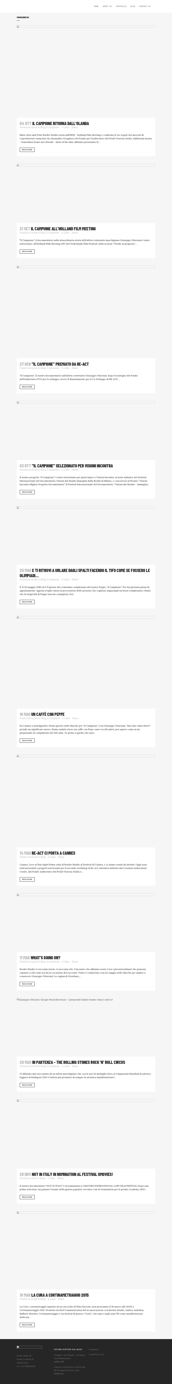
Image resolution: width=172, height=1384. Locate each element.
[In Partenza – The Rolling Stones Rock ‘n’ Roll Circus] (86, 1027)
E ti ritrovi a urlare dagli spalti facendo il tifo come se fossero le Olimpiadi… (85, 572)
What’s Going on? (45, 957)
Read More (27, 150)
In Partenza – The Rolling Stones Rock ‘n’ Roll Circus (78, 1062)
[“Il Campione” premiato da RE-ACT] (86, 312)
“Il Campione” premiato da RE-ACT (60, 364)
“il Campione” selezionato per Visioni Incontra (72, 465)
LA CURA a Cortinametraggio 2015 (60, 1295)
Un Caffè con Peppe (48, 714)
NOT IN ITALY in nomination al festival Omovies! (72, 1174)
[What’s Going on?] (86, 923)
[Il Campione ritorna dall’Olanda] (86, 71)
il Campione (52, 127)
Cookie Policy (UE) (96, 1354)
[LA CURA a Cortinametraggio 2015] (86, 1250)
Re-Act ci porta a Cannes (53, 853)
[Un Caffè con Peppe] (86, 662)
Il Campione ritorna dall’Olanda (60, 123)
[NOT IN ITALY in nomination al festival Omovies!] (86, 1134)
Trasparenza (93, 1350)
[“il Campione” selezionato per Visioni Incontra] (86, 430)
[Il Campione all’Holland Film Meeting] (86, 193)
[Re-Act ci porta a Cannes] (86, 801)
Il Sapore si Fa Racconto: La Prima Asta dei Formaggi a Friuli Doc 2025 (69, 1368)
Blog (42, 127)
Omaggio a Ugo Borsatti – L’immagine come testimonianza (69, 1356)
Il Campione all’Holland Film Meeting (63, 228)
